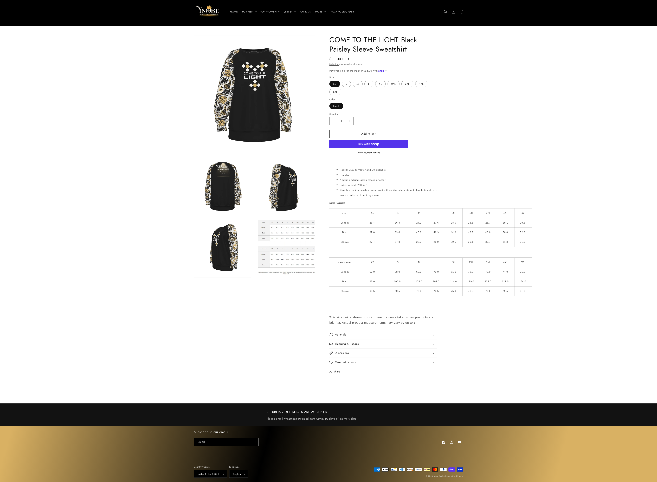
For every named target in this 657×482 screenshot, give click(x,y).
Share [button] (336, 371)
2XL (393, 84)
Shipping (334, 64)
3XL (407, 84)
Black (336, 106)
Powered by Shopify (454, 476)
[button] (249, 11)
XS (334, 84)
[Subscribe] (254, 442)
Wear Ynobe (439, 476)
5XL (335, 92)
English (237, 474)
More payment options (369, 152)
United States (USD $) (209, 474)
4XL (421, 84)
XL (380, 84)
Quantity (333, 114)
